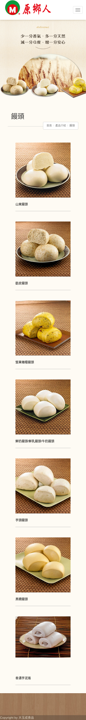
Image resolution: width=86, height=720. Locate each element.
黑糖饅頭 (21, 599)
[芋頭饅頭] (43, 485)
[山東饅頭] (43, 169)
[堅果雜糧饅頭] (43, 327)
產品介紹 (60, 125)
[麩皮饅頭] (43, 248)
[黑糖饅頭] (43, 564)
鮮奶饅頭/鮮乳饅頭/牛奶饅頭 (34, 441)
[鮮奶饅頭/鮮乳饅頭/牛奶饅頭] (43, 406)
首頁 (49, 125)
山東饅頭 (21, 204)
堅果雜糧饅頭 (24, 362)
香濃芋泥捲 (23, 678)
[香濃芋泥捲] (43, 636)
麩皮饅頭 (21, 283)
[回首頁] (27, 19)
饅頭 (72, 125)
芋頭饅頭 (21, 520)
